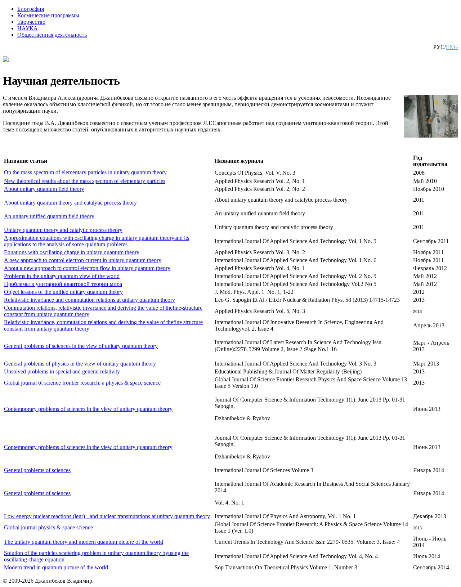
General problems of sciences (37, 470)
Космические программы (48, 15)
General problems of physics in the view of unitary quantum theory (80, 363)
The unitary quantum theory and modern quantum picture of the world (83, 542)
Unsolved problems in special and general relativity (62, 371)
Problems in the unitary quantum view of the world (62, 276)
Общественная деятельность (52, 35)
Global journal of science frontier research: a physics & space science (82, 383)
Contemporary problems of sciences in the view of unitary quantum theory (88, 409)
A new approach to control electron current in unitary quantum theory (82, 260)
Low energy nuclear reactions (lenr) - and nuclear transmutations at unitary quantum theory (107, 516)
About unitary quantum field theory (44, 189)
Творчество (31, 22)
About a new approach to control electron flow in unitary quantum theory (87, 268)
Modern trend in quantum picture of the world (56, 567)
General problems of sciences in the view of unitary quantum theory (81, 346)
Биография (30, 9)
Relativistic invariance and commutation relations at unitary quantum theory (89, 300)
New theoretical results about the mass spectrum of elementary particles (84, 181)
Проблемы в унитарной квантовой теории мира (63, 284)
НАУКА (27, 28)
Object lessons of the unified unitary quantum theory (63, 292)
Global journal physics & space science (48, 527)
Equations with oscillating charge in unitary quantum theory (71, 252)
